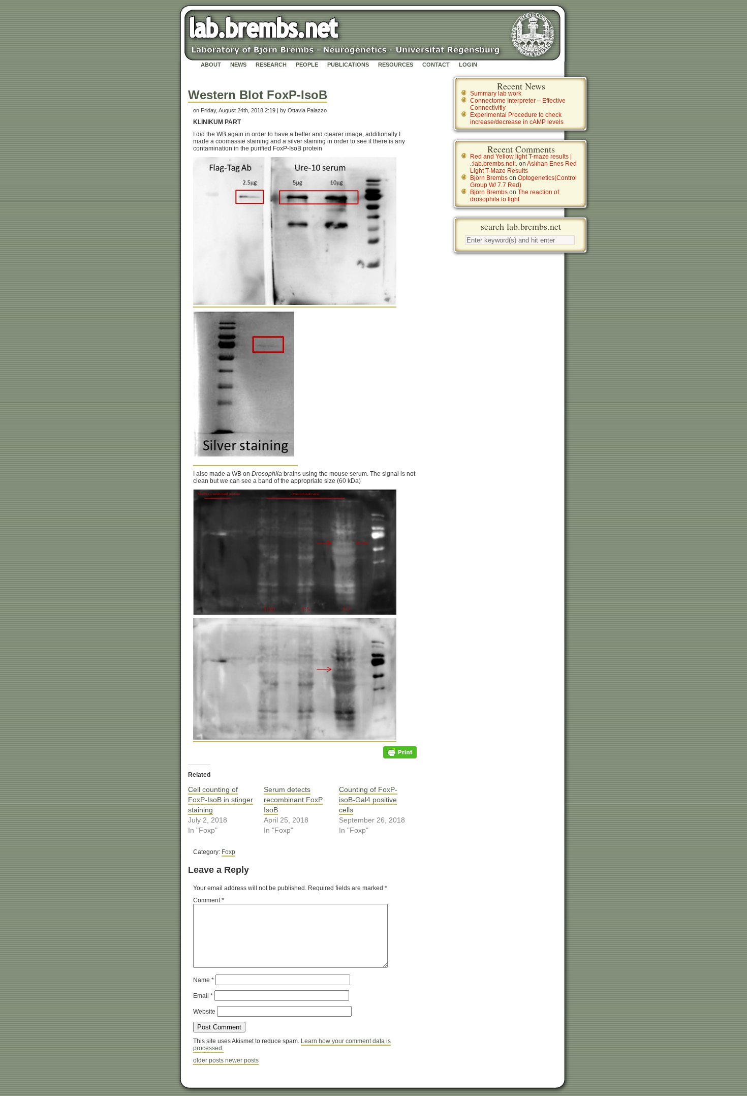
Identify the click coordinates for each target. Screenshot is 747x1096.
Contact (436, 65)
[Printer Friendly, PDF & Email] (400, 751)
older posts (209, 1060)
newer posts (242, 1060)
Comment (208, 900)
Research (271, 65)
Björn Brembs (489, 177)
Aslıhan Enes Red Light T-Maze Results (523, 167)
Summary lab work (495, 93)
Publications (348, 65)
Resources (395, 65)
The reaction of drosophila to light (514, 196)
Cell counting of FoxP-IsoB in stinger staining (220, 799)
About (211, 65)
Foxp (228, 852)
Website (204, 1011)
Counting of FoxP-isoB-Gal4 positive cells (368, 799)
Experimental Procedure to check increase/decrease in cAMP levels (517, 118)
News (238, 65)
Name (203, 980)
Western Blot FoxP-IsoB (257, 95)
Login (468, 65)
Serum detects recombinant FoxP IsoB (293, 799)
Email (203, 995)
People (307, 65)
